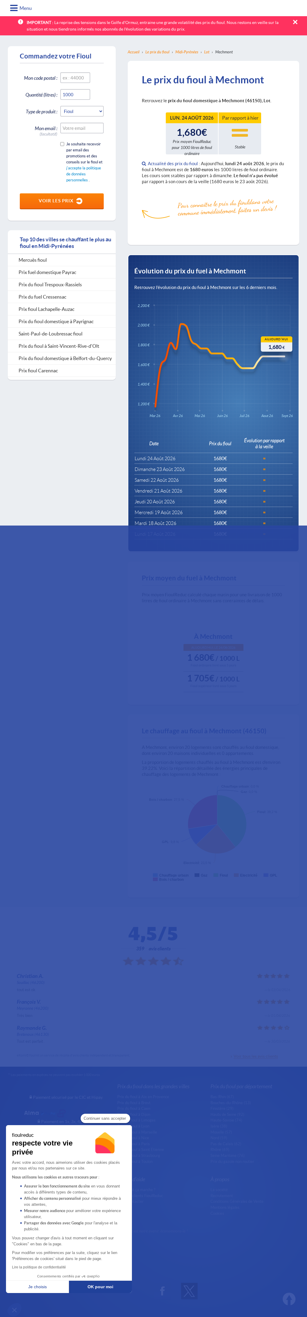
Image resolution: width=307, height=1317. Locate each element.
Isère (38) (218, 1126)
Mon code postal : (40, 78)
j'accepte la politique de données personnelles (83, 173)
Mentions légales (225, 1207)
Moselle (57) (221, 1132)
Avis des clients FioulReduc (140, 1195)
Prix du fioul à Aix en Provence (143, 1096)
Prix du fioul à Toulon (135, 1161)
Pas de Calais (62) (225, 1143)
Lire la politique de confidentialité (39, 1267)
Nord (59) (218, 1137)
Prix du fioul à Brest (134, 1102)
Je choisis (37, 1286)
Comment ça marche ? (136, 1189)
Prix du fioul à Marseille (137, 1132)
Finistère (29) (222, 1108)
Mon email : (46, 129)
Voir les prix (56, 200)
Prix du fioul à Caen (133, 1108)
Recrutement (221, 1195)
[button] (14, 1310)
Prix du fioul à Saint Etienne (140, 1149)
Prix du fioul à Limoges (136, 1120)
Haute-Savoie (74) (226, 1120)
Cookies (217, 1213)
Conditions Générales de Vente (237, 1201)
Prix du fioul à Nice (133, 1137)
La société (219, 1189)
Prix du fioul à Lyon (133, 1126)
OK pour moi (100, 1286)
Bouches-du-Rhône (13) (230, 1102)
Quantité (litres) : (41, 94)
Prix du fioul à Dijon (133, 1114)
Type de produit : (41, 111)
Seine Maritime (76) (227, 1155)
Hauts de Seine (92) (227, 1114)
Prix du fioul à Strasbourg (138, 1155)
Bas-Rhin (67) (222, 1096)
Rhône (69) (219, 1149)
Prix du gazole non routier (232, 1161)
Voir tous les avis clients (256, 1056)
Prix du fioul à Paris (133, 1143)
